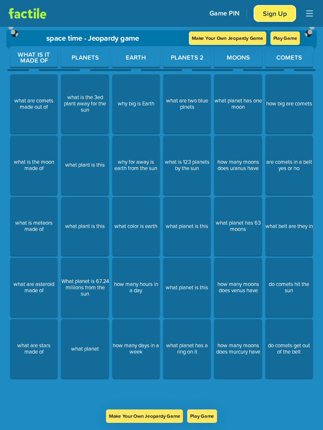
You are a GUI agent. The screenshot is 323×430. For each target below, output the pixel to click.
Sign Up (275, 13)
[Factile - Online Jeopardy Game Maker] (27, 13)
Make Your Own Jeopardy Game (227, 38)
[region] (161, 218)
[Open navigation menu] (309, 13)
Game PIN (224, 13)
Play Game (285, 38)
